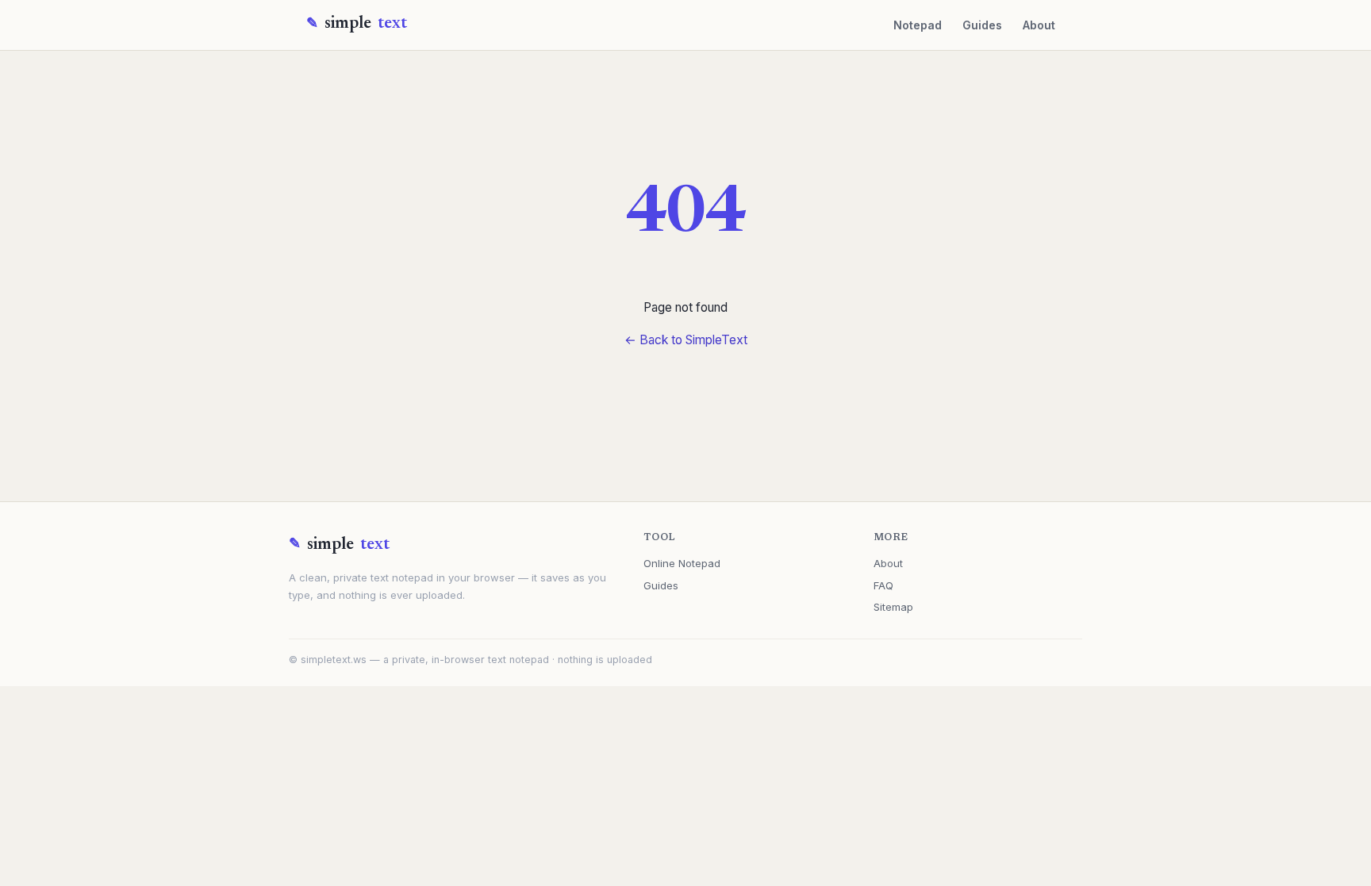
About (1039, 25)
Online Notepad (681, 563)
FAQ (883, 585)
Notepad (917, 25)
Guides (982, 25)
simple (366, 24)
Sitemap (893, 606)
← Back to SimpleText (685, 339)
